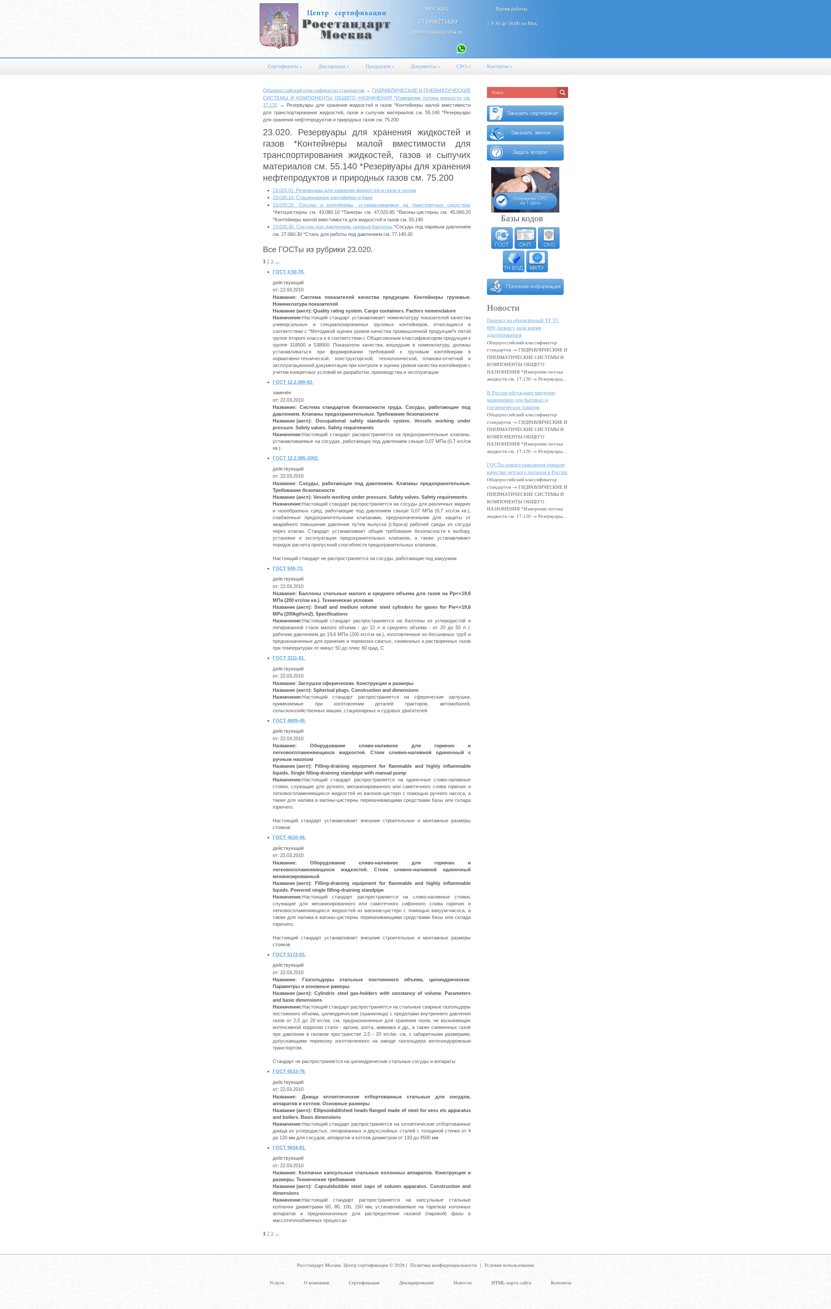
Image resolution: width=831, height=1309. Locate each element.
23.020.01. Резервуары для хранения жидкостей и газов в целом (344, 190)
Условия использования (509, 1265)
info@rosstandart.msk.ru (438, 31)
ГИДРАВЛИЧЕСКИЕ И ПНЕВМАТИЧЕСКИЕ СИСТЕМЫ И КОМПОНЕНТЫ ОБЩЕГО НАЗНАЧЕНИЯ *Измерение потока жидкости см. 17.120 (367, 98)
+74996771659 (437, 21)
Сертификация (364, 1282)
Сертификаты (285, 66)
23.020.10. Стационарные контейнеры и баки (322, 197)
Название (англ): (292, 310)
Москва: (438, 8)
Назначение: (287, 317)
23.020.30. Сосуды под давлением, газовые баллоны (333, 226)
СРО (463, 66)
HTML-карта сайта (511, 1282)
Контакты (500, 66)
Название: (285, 297)
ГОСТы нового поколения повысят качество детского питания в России (527, 468)
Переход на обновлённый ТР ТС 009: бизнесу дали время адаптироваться (523, 327)
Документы (425, 66)
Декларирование (416, 1282)
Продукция (380, 66)
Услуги (276, 1282)
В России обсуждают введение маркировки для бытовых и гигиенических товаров (521, 399)
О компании (316, 1282)
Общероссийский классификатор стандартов (314, 90)
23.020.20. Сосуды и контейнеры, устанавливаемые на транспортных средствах (372, 205)
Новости (462, 1282)
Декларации (333, 66)
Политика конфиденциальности (443, 1265)
